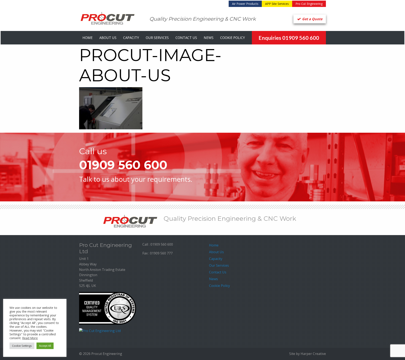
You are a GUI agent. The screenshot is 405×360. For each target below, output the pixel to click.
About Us (107, 37)
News (208, 37)
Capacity (131, 37)
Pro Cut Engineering (309, 4)
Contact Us (186, 37)
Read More (30, 338)
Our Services (157, 37)
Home (87, 37)
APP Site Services (277, 4)
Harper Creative (313, 353)
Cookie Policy (232, 37)
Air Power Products (245, 4)
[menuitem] (245, 4)
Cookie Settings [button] (22, 346)
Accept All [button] (45, 346)
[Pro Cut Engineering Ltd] (100, 330)
